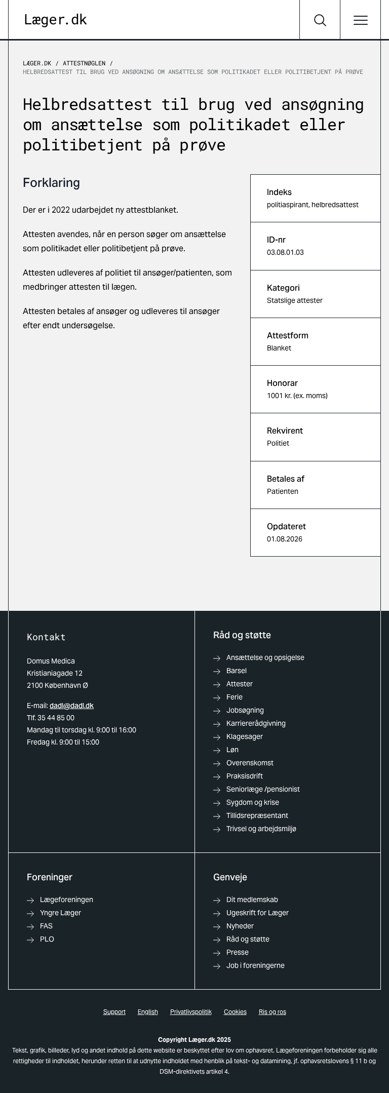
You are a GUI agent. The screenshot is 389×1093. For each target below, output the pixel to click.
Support (114, 1012)
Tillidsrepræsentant (257, 815)
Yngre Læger (60, 912)
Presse (237, 952)
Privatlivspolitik (191, 1012)
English (148, 1012)
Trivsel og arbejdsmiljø (261, 828)
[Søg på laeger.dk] (319, 20)
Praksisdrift (244, 775)
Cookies (235, 1012)
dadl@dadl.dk (72, 705)
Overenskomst (250, 762)
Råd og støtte (247, 939)
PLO (47, 939)
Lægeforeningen (66, 899)
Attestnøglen (84, 63)
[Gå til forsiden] (56, 20)
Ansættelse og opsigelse (265, 657)
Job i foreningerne (255, 965)
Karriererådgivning (256, 723)
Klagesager (244, 736)
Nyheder (240, 925)
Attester (239, 683)
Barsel (236, 670)
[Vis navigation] (360, 20)
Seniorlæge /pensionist (263, 789)
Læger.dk (37, 63)
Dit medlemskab (252, 899)
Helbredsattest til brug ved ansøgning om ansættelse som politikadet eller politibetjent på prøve (193, 71)
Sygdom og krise (252, 802)
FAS (46, 925)
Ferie (234, 696)
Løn (232, 749)
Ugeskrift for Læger (257, 912)
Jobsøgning (245, 710)
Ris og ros (272, 1012)
